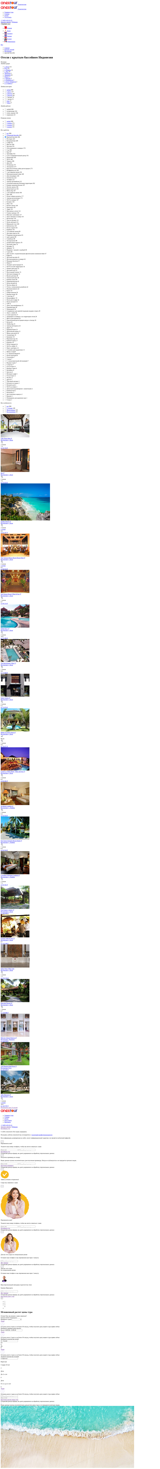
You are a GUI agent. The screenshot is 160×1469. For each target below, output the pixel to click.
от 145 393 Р (5, 1070)
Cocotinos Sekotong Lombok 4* (10, 875)
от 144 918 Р (5, 1041)
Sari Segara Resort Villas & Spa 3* (11, 594)
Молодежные (11, 410)
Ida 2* (2, 473)
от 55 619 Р (4, 482)
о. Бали (6, 67)
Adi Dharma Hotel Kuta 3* (9, 1066)
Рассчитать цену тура (7, 1296)
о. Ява (6, 72)
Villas (8, 103)
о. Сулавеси (8, 83)
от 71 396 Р (4, 638)
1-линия (9, 123)
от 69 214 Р (4, 603)
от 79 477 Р (4, 746)
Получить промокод (7, 1165)
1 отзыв (3, 529)
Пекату (6, 77)
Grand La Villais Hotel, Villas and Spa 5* (13, 771)
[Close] (2, 1141)
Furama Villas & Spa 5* (8, 938)
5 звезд (9, 92)
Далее (2, 1321)
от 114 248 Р (4, 943)
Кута (6, 68)
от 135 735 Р (5, 978)
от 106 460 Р (5, 913)
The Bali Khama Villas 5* (8, 663)
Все (2, 45)
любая (9, 90)
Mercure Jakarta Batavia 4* (9, 1038)
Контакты (7, 1122)
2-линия (9, 125)
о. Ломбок (7, 70)
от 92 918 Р (4, 815)
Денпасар (7, 73)
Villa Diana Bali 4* (6, 438)
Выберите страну (6, 1319)
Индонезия (4, 440)
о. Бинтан (7, 78)
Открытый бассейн (13, 135)
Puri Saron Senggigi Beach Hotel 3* (11, 841)
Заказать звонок (6, 22)
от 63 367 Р (4, 532)
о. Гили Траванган (10, 82)
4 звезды (9, 93)
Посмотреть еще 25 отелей (9, 1107)
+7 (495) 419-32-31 (6, 20)
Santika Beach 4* (6, 521)
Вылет (3, 1330)
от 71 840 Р (4, 673)
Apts (8, 101)
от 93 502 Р (4, 885)
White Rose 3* (5, 629)
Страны (6, 14)
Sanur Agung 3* (5, 698)
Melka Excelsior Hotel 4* (8, 732)
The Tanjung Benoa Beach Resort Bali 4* (13, 558)
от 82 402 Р (4, 781)
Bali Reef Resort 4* (6, 1003)
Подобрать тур (5, 24)
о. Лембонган (8, 80)
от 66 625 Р (4, 569)
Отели (6, 15)
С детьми (9, 408)
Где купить (7, 17)
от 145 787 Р (5, 1106)
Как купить (8, 1120)
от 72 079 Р (4, 707)
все (8, 133)
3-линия (9, 127)
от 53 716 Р (4, 448)
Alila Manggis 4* (6, 1095)
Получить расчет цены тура (9, 1399)
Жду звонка (4, 1263)
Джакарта (7, 75)
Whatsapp (15, 22)
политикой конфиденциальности (42, 1135)
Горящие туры (8, 12)
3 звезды (9, 95)
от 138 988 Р (5, 1013)
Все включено (11, 412)
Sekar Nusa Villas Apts (7, 968)
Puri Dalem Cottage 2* (7, 910)
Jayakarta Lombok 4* (7, 806)
